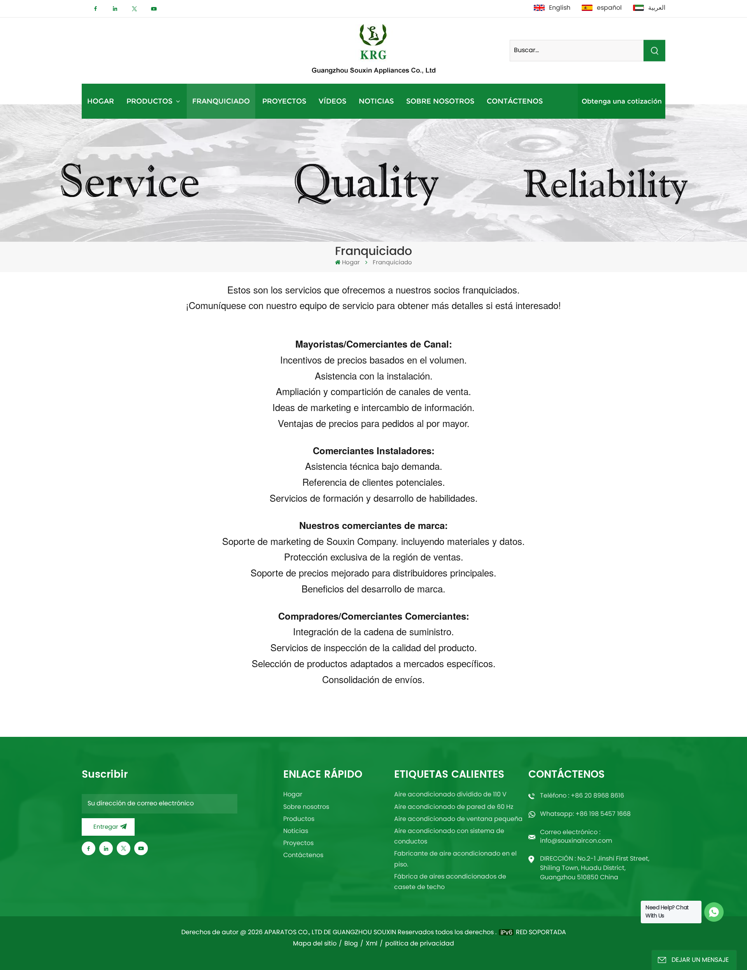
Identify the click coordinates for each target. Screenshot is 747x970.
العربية (656, 8)
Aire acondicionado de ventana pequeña (458, 819)
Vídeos (332, 101)
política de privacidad (419, 944)
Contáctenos (515, 101)
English (559, 8)
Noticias (376, 101)
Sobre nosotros (440, 101)
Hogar (100, 101)
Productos (150, 101)
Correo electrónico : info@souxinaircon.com (576, 837)
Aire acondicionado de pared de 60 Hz (453, 807)
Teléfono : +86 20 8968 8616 (582, 796)
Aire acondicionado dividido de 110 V (450, 795)
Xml (371, 944)
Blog (351, 944)
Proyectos (284, 101)
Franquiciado (221, 101)
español (609, 8)
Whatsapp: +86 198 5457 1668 (585, 814)
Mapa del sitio (315, 944)
